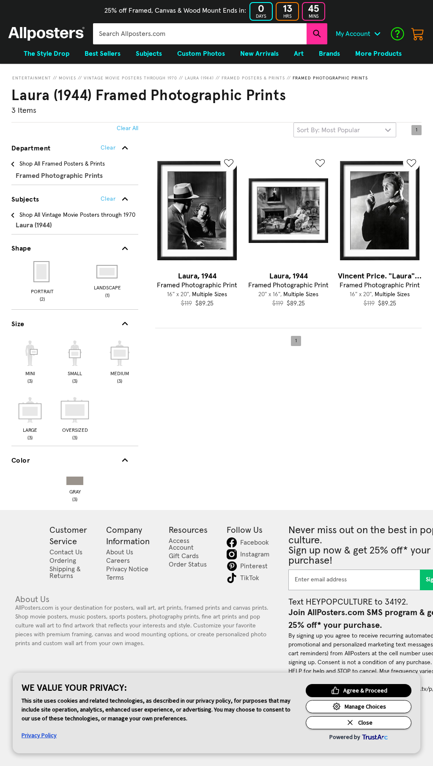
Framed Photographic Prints (330, 78)
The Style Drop (46, 53)
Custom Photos (201, 53)
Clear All (127, 128)
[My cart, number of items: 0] (418, 34)
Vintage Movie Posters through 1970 (130, 78)
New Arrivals (259, 53)
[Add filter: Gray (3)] (74, 479)
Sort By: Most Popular (328, 130)
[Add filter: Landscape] (107, 271)
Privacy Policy (39, 735)
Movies (67, 78)
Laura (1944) (199, 78)
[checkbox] (30, 360)
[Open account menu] (377, 33)
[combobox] (200, 33)
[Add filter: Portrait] (42, 271)
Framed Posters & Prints (253, 78)
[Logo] (46, 33)
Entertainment (31, 78)
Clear (108, 199)
